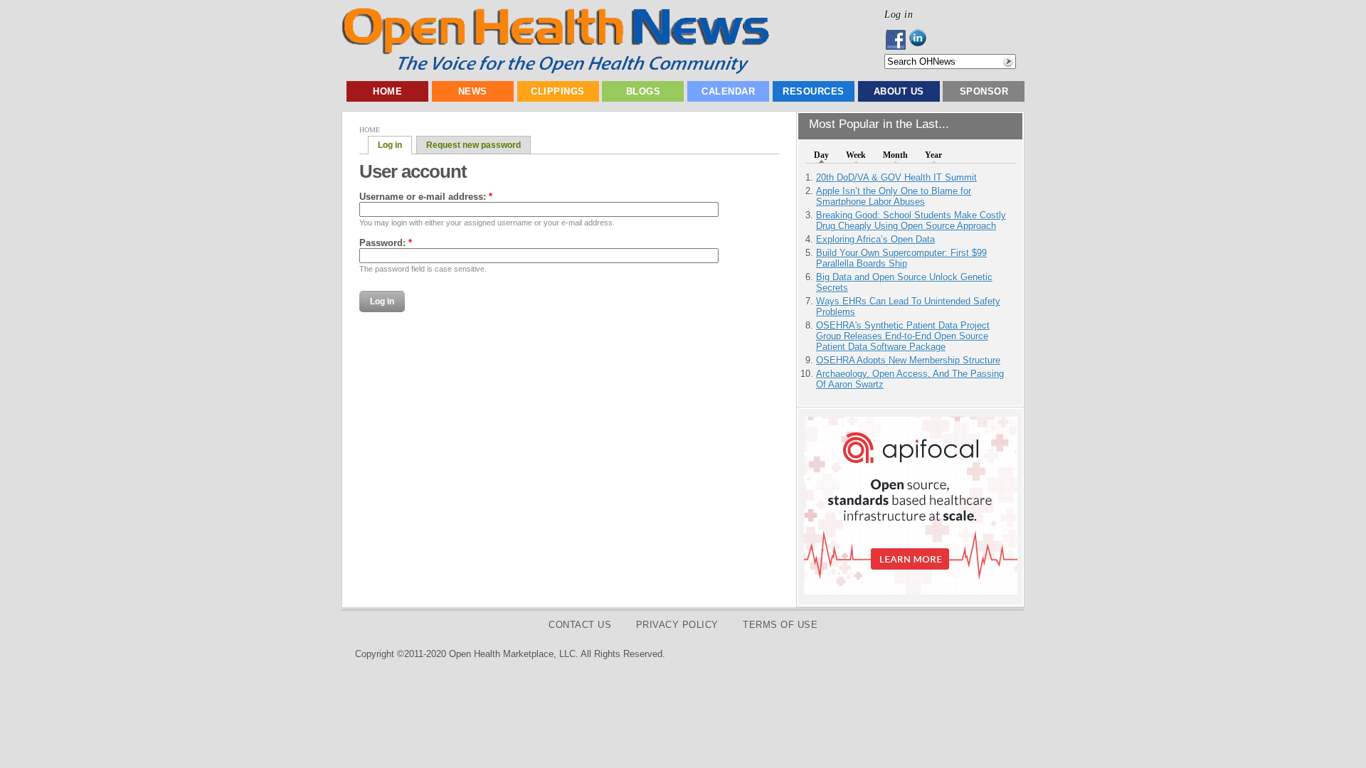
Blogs (643, 91)
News (472, 91)
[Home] (555, 70)
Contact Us (580, 624)
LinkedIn (921, 39)
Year (933, 155)
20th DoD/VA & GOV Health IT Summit (896, 177)
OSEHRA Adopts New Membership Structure (908, 360)
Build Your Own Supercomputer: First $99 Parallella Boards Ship (901, 258)
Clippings (558, 91)
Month (895, 155)
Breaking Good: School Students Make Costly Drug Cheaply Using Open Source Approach (911, 220)
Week (856, 155)
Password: (385, 243)
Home (387, 91)
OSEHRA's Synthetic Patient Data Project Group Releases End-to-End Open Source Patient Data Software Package (903, 336)
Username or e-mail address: (425, 196)
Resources (814, 91)
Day (821, 155)
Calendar (728, 91)
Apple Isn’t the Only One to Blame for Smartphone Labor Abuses (893, 196)
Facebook (896, 39)
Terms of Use (780, 624)
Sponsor (984, 91)
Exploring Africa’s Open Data (875, 239)
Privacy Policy (677, 624)
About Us (899, 91)
